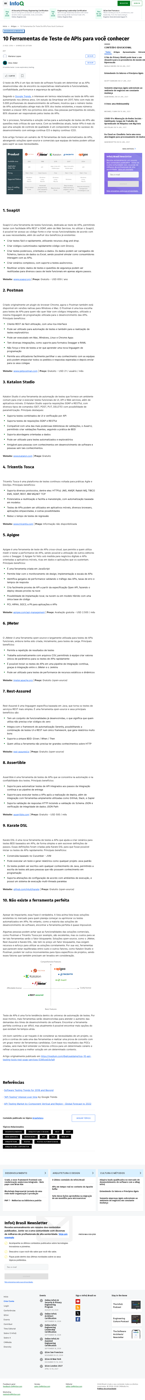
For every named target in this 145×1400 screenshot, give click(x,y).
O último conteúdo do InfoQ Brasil (68, 1180)
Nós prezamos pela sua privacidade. (122, 191)
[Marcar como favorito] (22, 76)
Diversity (7, 1347)
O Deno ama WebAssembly (116, 104)
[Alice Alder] (5, 63)
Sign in (137, 3)
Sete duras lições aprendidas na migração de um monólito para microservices (72, 1197)
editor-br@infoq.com (74, 1386)
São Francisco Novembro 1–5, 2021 (124, 1283)
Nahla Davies (110, 66)
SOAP (68, 1132)
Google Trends (23, 96)
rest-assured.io (21, 751)
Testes (27, 1142)
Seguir (90, 56)
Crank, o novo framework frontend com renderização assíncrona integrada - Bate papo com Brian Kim (24, 1182)
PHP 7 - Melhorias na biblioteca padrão (23, 1200)
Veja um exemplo (125, 169)
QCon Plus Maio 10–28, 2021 (90, 1283)
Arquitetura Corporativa (17, 1147)
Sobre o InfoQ (10, 1333)
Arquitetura (37, 1118)
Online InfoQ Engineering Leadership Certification (50, 1328)
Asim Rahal (109, 97)
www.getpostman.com (25, 371)
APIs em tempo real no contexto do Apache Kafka (72, 1188)
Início (5, 26)
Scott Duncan (110, 81)
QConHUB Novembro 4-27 (89, 1280)
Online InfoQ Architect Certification (50, 1316)
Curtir (12, 76)
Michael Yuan (110, 111)
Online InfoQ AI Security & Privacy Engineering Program (53, 1303)
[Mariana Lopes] (5, 56)
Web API (65, 1137)
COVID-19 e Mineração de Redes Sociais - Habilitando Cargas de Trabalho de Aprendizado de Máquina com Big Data (123, 121)
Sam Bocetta (110, 142)
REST (57, 1132)
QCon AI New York (53, 1359)
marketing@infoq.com (11, 1394)
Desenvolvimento (13, 31)
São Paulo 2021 (116, 1280)
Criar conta (9, 1301)
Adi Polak (108, 127)
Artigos (13, 26)
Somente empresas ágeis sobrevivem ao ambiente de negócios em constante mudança (123, 90)
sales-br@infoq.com (42, 1386)
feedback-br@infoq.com (12, 1386)
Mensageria (29, 1137)
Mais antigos (128, 149)
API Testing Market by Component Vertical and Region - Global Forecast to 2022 (47, 1103)
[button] (123, 184)
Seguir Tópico (83, 1118)
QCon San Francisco (54, 1352)
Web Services (11, 1137)
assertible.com (21, 814)
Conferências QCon (9, 1312)
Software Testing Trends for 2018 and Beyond (29, 1090)
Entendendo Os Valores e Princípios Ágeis (123, 73)
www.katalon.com (22, 456)
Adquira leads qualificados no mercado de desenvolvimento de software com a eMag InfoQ (120, 1182)
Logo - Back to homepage (17, 3)
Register (124, 3)
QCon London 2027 (54, 1366)
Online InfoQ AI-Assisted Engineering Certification (52, 1342)
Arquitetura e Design (38, 1132)
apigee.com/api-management (29, 612)
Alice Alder (13, 63)
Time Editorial (10, 1329)
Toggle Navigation (5, 3)
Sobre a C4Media (7, 1340)
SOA (53, 1137)
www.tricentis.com (23, 524)
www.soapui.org (22, 279)
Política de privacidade (106, 1389)
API (43, 1137)
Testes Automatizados (47, 1142)
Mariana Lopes (14, 56)
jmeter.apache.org (23, 680)
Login (6, 1306)
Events (7, 1319)
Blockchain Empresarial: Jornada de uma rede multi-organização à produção (23, 1192)
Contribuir (8, 1324)
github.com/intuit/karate (26, 889)
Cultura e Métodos (112, 1173)
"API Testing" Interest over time (20, 1097)
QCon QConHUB (95, 1240)
